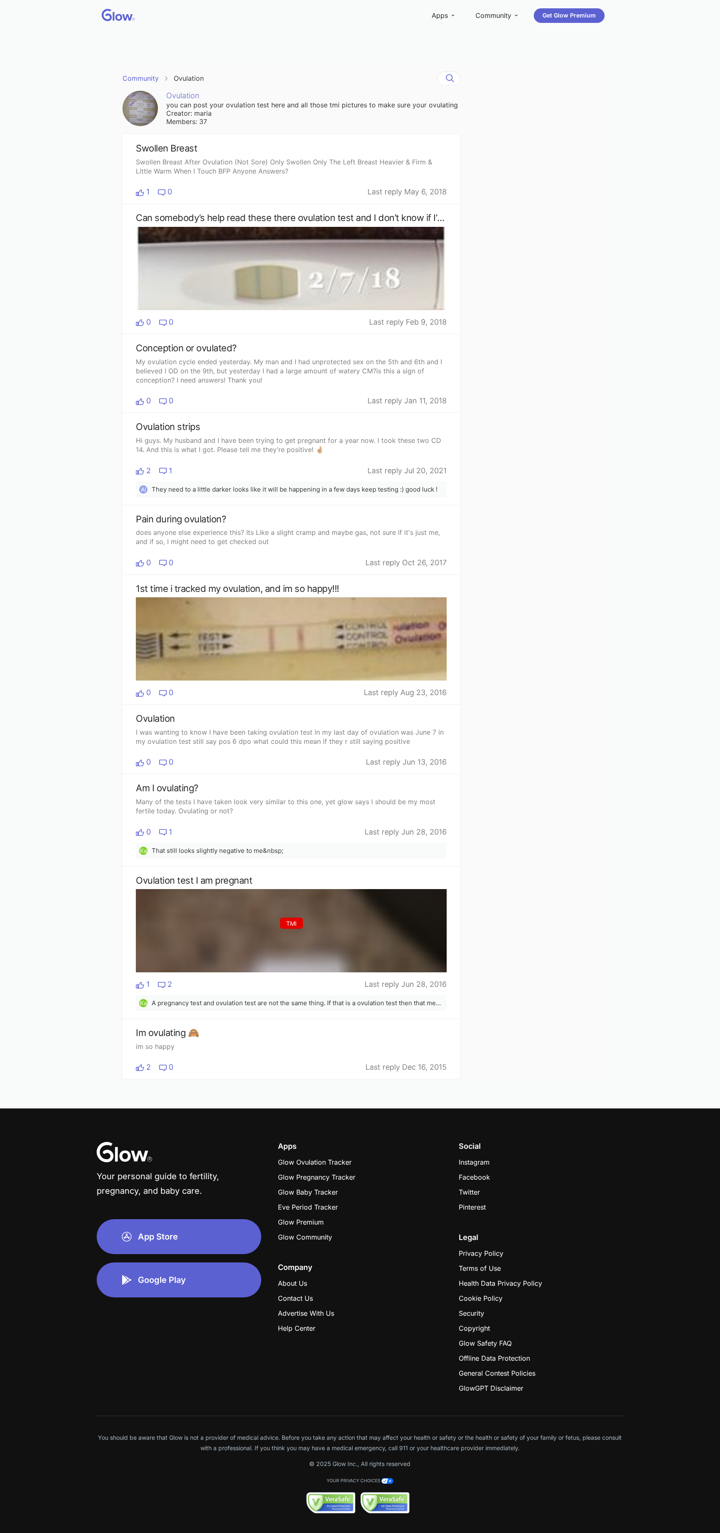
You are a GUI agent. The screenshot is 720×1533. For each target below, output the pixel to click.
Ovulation (189, 78)
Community (140, 78)
